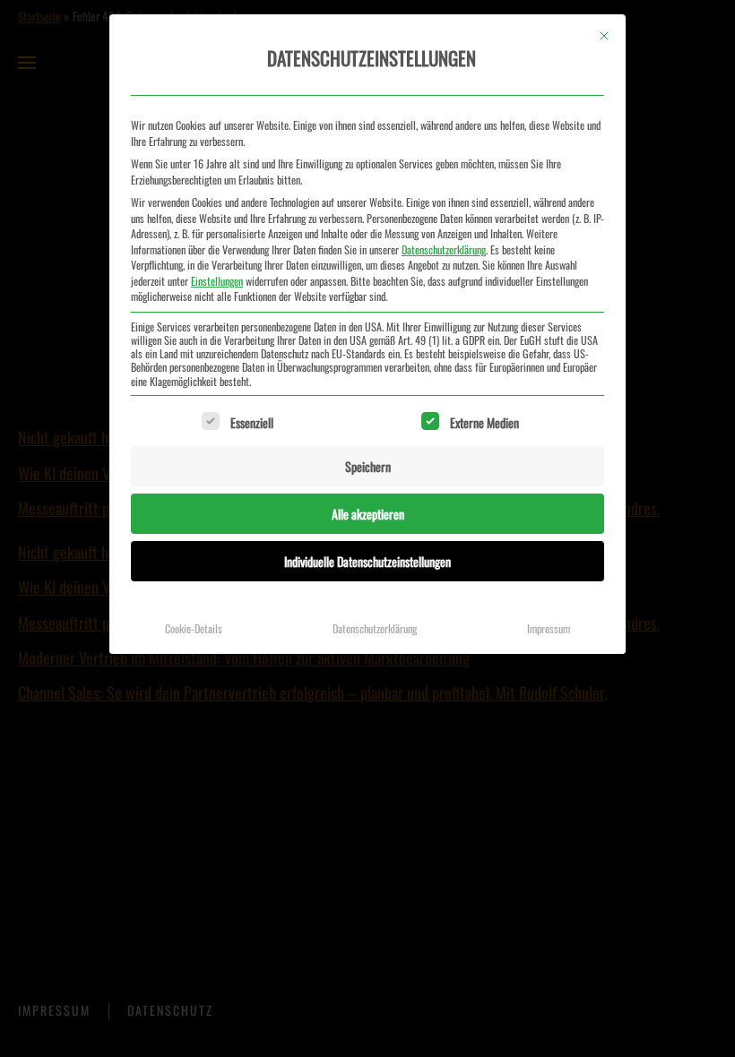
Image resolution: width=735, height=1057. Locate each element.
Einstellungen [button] (217, 280)
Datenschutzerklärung (444, 249)
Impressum (548, 628)
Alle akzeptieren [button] (368, 513)
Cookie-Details (193, 628)
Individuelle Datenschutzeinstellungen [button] (367, 561)
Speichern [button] (368, 466)
